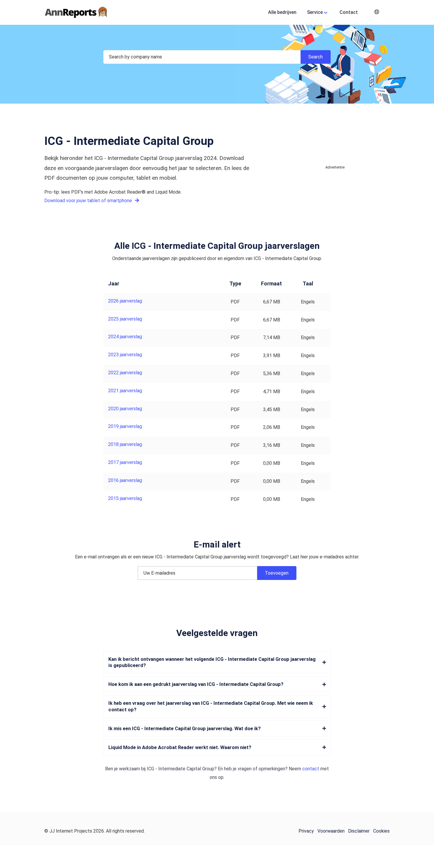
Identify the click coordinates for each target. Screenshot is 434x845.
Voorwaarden (331, 831)
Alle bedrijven (282, 12)
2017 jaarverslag (125, 462)
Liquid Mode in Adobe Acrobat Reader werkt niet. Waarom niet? (179, 747)
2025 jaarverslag (125, 319)
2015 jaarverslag (125, 498)
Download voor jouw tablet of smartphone (88, 200)
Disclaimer (359, 831)
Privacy (306, 831)
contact (310, 769)
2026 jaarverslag (125, 301)
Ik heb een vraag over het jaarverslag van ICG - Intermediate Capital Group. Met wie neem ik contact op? (210, 706)
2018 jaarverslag (125, 444)
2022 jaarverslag (125, 372)
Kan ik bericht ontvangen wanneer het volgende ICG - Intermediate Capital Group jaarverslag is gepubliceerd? (212, 662)
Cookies (381, 831)
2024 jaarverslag (125, 336)
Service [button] (315, 12)
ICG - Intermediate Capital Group (180, 769)
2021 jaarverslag (125, 390)
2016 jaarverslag (125, 480)
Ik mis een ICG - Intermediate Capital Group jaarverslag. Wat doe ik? (184, 728)
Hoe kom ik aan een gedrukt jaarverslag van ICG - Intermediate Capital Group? (195, 684)
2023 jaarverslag (125, 354)
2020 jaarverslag (125, 408)
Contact (349, 12)
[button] (376, 13)
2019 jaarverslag (125, 426)
